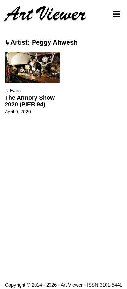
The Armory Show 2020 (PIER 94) (30, 101)
